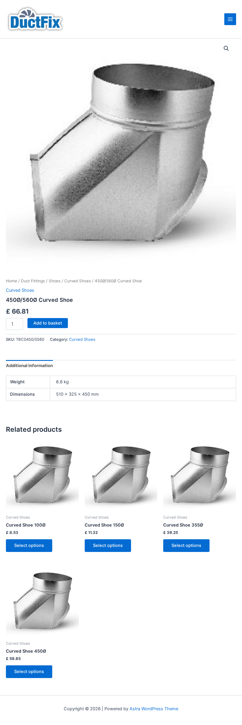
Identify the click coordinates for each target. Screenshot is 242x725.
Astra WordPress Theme (154, 708)
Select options (29, 545)
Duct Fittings (33, 280)
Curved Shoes (77, 280)
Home (11, 280)
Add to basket (47, 323)
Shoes (54, 280)
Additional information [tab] (29, 365)
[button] (226, 48)
